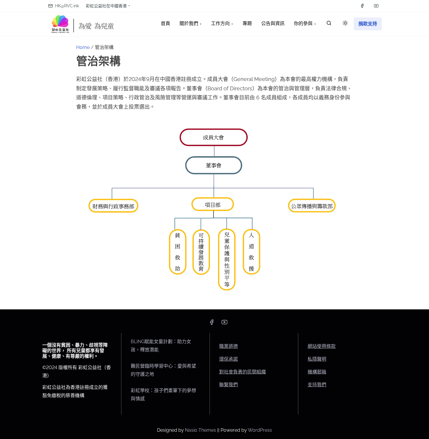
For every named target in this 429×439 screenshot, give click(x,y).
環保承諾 (228, 359)
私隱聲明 (317, 359)
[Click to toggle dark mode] (345, 23)
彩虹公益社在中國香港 (106, 5)
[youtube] (376, 5)
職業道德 (228, 346)
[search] (329, 24)
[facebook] (362, 5)
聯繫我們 (228, 384)
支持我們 (317, 384)
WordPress (260, 430)
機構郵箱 (317, 372)
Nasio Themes (201, 430)
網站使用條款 (322, 346)
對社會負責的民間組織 (242, 372)
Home (83, 47)
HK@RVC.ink (66, 5)
